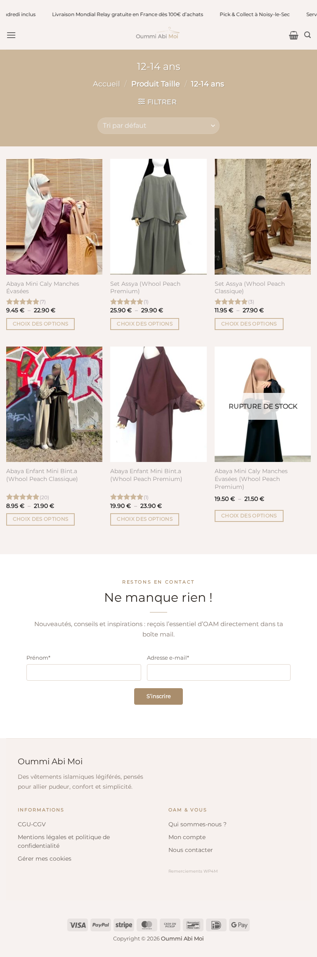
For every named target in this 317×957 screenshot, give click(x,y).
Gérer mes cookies (44, 858)
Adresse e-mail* (168, 657)
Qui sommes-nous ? (197, 824)
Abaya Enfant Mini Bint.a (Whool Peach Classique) (42, 475)
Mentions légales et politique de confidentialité (64, 841)
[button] (11, 35)
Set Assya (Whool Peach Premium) (145, 287)
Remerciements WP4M (193, 871)
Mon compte (187, 837)
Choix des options (41, 324)
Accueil (106, 84)
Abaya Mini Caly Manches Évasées (42, 287)
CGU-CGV (32, 824)
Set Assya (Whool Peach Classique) (250, 287)
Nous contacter (190, 850)
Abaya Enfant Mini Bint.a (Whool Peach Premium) (146, 475)
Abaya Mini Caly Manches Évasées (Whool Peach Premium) (251, 478)
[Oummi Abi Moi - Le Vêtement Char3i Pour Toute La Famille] (158, 35)
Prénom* (38, 657)
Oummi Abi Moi (50, 761)
